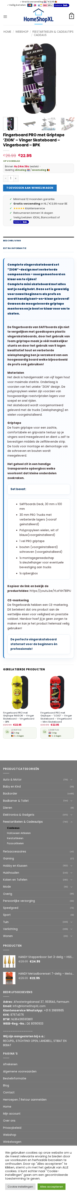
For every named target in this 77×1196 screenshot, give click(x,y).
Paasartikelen (15, 843)
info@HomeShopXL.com (29, 1006)
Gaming (8, 859)
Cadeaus (40, 35)
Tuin (6, 922)
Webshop (22, 32)
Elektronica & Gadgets (18, 815)
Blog (6, 1085)
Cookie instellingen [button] (20, 1187)
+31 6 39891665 (54, 1010)
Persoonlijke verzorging (19, 901)
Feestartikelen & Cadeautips (53, 32)
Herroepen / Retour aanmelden (25, 1100)
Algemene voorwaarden (20, 1071)
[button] (5, 16)
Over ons (9, 1121)
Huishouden (11, 873)
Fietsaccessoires (14, 852)
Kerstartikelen (15, 838)
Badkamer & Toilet (16, 801)
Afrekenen (10, 1064)
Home (7, 32)
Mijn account (12, 1114)
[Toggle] (71, 779)
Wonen (8, 936)
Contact (9, 1092)
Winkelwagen (12, 1142)
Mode (7, 887)
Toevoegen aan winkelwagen (29, 188)
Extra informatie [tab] (14, 248)
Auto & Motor (12, 780)
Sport (7, 915)
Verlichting (10, 929)
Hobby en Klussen (15, 866)
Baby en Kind (12, 787)
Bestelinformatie (14, 1078)
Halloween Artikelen (19, 833)
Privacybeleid (12, 1128)
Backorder (10, 794)
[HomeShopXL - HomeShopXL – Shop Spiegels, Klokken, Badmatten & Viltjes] (38, 16)
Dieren (7, 808)
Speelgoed (10, 908)
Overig (7, 894)
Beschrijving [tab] (12, 240)
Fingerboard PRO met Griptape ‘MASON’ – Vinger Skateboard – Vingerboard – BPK (18, 717)
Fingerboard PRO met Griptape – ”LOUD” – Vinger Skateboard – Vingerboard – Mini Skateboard (56, 717)
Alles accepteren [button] (51, 1187)
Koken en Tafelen (15, 880)
